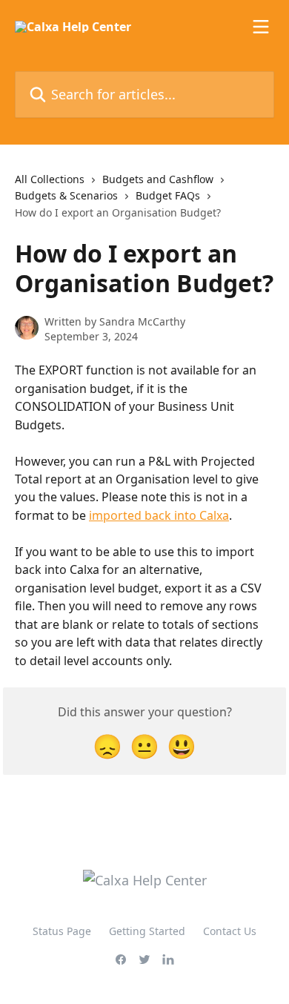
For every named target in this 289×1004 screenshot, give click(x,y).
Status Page (62, 931)
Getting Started (147, 931)
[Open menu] (261, 27)
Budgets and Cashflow (157, 179)
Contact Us (229, 931)
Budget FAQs (168, 195)
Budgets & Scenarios (66, 195)
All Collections (49, 179)
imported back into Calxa (159, 515)
